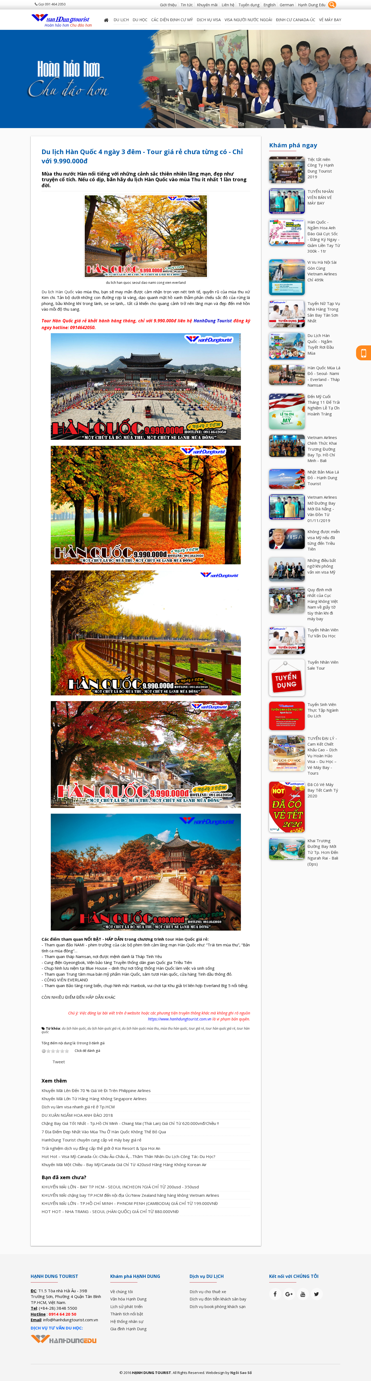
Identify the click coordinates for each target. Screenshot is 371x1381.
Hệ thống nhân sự (126, 1321)
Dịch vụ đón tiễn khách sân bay (218, 1299)
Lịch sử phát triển (126, 1306)
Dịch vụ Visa (209, 19)
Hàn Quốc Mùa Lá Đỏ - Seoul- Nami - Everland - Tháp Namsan (323, 376)
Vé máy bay (330, 19)
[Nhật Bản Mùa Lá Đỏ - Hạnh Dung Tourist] (287, 478)
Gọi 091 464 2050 (51, 4)
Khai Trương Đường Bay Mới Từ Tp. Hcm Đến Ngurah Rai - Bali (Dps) (322, 852)
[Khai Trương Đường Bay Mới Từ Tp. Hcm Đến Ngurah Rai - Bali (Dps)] (287, 848)
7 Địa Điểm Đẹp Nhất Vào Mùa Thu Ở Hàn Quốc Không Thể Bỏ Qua (104, 1131)
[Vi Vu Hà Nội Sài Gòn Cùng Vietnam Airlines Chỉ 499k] (287, 276)
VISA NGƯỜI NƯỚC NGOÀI (248, 19)
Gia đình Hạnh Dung (128, 1328)
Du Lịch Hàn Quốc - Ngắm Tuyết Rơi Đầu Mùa (320, 344)
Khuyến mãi (207, 4)
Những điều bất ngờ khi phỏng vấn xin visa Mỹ (321, 566)
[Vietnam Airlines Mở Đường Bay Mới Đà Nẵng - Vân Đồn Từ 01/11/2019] (287, 506)
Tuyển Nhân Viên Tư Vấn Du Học (322, 632)
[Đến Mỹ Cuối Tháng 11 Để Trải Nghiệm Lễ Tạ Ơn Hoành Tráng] (287, 410)
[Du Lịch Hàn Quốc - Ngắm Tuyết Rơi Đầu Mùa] (287, 345)
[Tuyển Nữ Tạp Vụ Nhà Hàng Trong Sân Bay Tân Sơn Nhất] (287, 313)
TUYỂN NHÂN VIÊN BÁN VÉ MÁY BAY (320, 197)
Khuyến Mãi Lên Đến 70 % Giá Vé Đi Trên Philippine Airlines (96, 1090)
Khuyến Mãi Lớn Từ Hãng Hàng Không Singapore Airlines (94, 1098)
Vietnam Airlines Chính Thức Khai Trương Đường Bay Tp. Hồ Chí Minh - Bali (322, 449)
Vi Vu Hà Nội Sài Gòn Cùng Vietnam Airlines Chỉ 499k (322, 270)
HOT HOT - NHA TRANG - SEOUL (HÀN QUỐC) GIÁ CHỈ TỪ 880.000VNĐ (110, 1211)
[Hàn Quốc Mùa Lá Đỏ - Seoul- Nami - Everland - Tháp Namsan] (287, 374)
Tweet (58, 1061)
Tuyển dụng (248, 4)
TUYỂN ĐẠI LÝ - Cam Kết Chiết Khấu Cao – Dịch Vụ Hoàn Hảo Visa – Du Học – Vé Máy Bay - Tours (322, 756)
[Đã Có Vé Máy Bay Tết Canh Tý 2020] (287, 806)
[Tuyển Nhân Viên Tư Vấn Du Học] (287, 640)
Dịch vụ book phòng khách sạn (218, 1306)
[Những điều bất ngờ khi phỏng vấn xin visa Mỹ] (287, 569)
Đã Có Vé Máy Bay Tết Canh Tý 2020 (322, 790)
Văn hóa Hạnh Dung (128, 1299)
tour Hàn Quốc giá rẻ (186, 939)
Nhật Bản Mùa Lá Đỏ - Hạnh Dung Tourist (323, 477)
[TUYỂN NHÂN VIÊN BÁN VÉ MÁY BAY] (287, 200)
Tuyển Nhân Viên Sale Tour (322, 664)
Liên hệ (228, 4)
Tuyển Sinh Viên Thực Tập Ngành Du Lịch (322, 710)
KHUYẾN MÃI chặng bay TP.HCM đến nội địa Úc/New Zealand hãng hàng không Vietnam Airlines (130, 1195)
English (269, 4)
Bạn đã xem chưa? (64, 1177)
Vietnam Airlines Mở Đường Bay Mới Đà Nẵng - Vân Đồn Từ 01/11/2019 (322, 508)
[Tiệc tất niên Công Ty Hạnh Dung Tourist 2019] (287, 169)
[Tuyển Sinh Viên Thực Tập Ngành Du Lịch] (287, 715)
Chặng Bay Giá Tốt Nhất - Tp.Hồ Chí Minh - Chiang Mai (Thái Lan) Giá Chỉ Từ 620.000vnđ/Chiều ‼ (130, 1123)
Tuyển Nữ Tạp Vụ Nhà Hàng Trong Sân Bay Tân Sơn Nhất (323, 312)
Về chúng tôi (121, 1291)
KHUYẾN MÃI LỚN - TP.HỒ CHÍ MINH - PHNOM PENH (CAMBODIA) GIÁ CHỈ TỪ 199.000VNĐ (130, 1203)
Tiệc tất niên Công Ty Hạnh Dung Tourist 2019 (320, 168)
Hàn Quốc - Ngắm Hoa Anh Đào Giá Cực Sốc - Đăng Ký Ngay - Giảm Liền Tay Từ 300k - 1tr (323, 236)
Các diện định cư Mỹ (172, 19)
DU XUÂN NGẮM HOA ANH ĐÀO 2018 (77, 1115)
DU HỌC (140, 19)
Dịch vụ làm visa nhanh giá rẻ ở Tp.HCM (78, 1106)
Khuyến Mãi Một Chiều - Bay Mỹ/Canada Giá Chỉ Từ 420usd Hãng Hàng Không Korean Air (124, 1164)
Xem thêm (54, 1081)
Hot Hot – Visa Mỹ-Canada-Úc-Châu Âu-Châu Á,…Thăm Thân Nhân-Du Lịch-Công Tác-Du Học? (128, 1156)
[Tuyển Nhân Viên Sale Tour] (287, 677)
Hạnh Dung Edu (311, 4)
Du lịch (121, 19)
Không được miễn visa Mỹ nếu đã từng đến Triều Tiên (323, 540)
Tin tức (187, 4)
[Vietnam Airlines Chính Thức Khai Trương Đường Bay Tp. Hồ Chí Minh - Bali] (287, 445)
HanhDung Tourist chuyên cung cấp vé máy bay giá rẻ (91, 1140)
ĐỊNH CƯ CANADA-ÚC (295, 19)
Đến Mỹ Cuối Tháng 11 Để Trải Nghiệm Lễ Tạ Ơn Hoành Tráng (323, 405)
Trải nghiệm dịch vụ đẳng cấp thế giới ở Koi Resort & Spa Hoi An (101, 1148)
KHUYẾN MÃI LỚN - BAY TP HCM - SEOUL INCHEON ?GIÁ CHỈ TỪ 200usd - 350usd (120, 1186)
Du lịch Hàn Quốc (58, 291)
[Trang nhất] (107, 19)
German (287, 4)
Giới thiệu (168, 4)
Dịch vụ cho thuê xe (208, 1291)
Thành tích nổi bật (126, 1313)
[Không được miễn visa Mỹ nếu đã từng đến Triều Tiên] (287, 538)
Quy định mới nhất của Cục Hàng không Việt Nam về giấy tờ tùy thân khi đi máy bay (322, 604)
